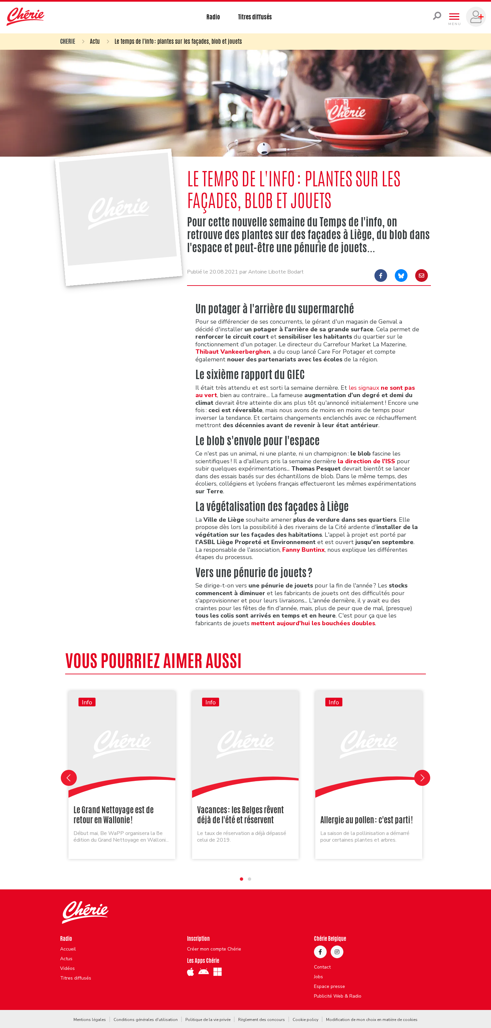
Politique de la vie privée (207, 1019)
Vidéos (67, 969)
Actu (95, 41)
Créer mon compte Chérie (214, 949)
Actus (66, 959)
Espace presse (329, 987)
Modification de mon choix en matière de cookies (372, 1019)
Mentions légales (89, 1019)
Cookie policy (305, 1019)
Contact (322, 967)
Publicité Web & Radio (337, 996)
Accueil (68, 949)
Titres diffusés (255, 16)
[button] (241, 879)
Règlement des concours (261, 1019)
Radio (213, 16)
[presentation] (69, 778)
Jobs (318, 977)
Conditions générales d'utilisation (146, 1019)
